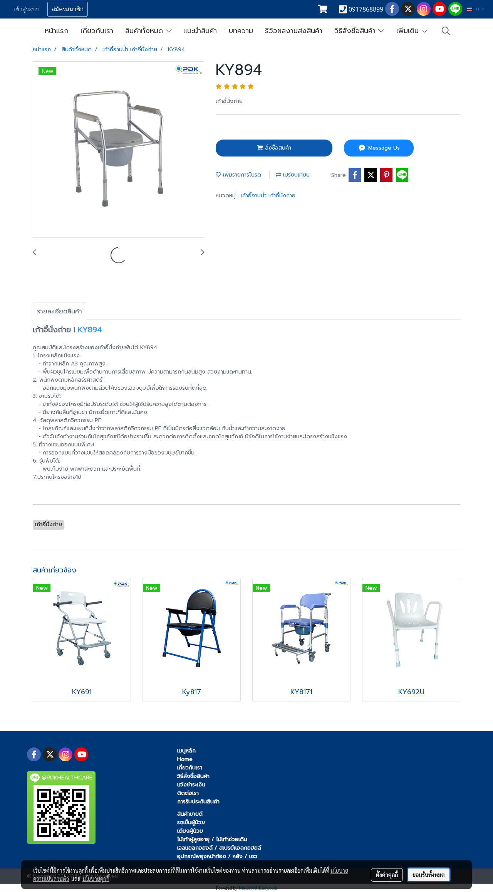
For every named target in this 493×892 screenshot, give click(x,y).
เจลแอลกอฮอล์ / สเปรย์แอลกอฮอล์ (219, 848)
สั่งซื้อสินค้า (277, 148)
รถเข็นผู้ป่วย (191, 822)
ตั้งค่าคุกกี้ (387, 874)
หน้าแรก (57, 30)
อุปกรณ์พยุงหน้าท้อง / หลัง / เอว (217, 856)
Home (185, 759)
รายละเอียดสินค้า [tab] (59, 311)
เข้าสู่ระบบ (26, 9)
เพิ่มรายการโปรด (241, 175)
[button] (446, 31)
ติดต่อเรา (188, 793)
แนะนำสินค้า (200, 30)
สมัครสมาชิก (68, 9)
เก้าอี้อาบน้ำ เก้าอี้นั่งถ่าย (268, 196)
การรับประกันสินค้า (198, 802)
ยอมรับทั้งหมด (429, 874)
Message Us (383, 148)
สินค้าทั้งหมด (145, 30)
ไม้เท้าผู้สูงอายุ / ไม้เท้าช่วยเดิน (212, 839)
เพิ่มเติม (408, 30)
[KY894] (118, 150)
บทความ (241, 30)
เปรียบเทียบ (295, 175)
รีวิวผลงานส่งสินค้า (293, 30)
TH (476, 9)
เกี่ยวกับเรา (96, 30)
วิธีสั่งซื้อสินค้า (356, 30)
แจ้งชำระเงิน (191, 785)
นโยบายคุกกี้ (95, 878)
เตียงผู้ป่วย (190, 831)
